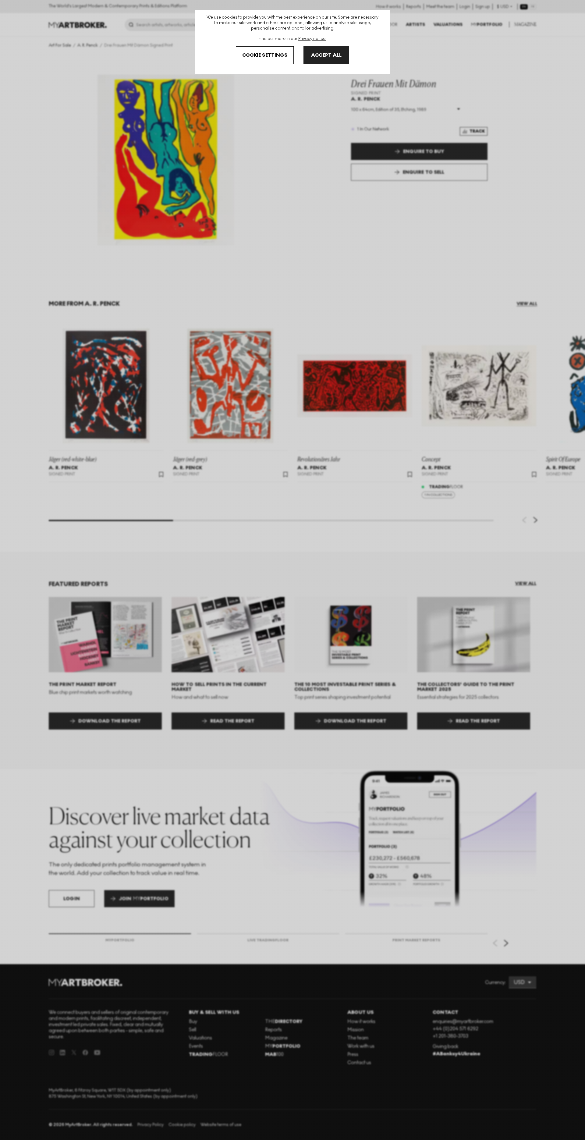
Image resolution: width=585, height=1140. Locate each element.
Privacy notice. (312, 38)
